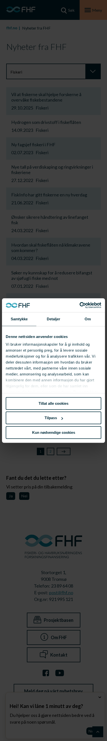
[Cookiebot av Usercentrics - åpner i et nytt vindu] (79, 305)
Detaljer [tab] (53, 319)
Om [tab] (88, 319)
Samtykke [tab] (19, 319)
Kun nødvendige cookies (53, 432)
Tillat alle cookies (53, 403)
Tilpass (51, 418)
